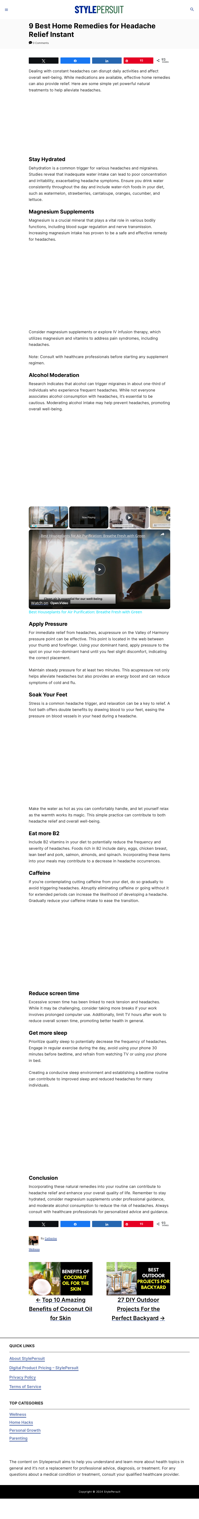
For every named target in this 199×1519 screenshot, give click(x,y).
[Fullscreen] (66, 526)
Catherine (51, 1238)
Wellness (34, 1249)
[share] (162, 533)
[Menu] (6, 9)
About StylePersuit (27, 1358)
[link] (35, 536)
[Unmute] (35, 526)
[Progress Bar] (48, 523)
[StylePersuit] (99, 10)
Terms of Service (25, 1386)
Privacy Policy (22, 1377)
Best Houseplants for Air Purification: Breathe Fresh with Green (93, 535)
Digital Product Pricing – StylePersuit (44, 1367)
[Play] (31, 526)
